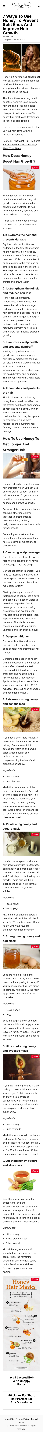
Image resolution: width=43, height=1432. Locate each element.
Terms (34, 1419)
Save (36, 168)
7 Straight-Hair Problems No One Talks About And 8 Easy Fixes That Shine (21, 145)
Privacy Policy (22, 1419)
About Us (9, 1419)
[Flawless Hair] (21, 6)
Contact (21, 1422)
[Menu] (4, 6)
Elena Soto (9, 37)
